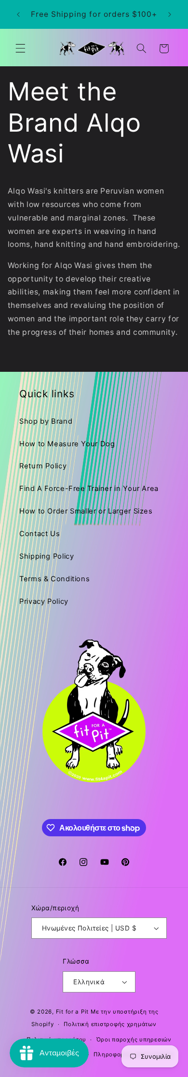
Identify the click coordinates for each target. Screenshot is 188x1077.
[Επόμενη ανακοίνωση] (169, 14)
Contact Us (39, 533)
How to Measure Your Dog (67, 444)
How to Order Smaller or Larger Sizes (86, 511)
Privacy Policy (43, 601)
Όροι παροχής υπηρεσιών (134, 1039)
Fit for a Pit (72, 1011)
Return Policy (43, 466)
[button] (20, 48)
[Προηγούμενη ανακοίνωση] (18, 14)
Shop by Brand (45, 421)
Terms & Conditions (54, 579)
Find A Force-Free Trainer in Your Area (89, 488)
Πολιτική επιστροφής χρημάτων (110, 1024)
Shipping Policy (46, 556)
